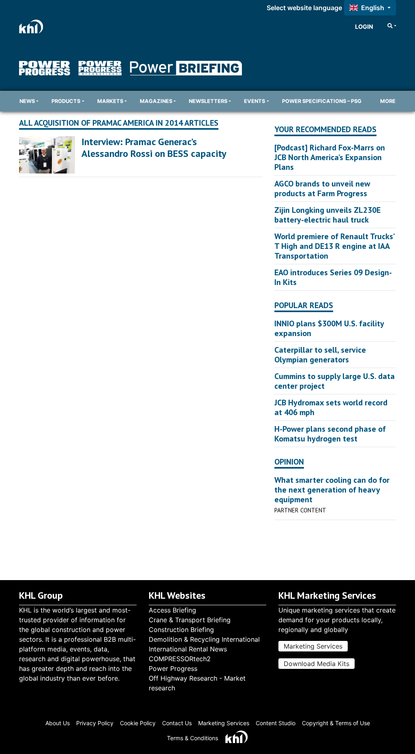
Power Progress (173, 668)
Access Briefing (172, 610)
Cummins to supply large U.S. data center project (334, 381)
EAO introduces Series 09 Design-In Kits (333, 277)
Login (364, 26)
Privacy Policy (94, 723)
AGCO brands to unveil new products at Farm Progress (322, 188)
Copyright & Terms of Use (336, 723)
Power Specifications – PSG (322, 101)
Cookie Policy (138, 723)
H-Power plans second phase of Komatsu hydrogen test (330, 434)
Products (65, 101)
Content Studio (275, 723)
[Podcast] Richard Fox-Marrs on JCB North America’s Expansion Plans (329, 157)
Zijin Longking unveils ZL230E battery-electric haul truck (327, 215)
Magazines (156, 101)
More (388, 101)
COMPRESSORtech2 (180, 659)
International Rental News (188, 649)
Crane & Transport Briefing (190, 620)
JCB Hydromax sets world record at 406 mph (330, 407)
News (27, 101)
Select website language (304, 8)
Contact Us (177, 723)
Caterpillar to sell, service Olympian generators (320, 355)
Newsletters (208, 101)
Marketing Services (313, 646)
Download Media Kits (316, 664)
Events (254, 101)
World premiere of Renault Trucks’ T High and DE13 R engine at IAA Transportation (334, 246)
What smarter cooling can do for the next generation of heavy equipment (331, 490)
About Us (57, 723)
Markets (110, 101)
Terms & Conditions (192, 738)
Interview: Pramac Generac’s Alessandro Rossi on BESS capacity (153, 147)
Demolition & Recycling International (204, 639)
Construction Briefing (181, 629)
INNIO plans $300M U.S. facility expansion (329, 328)
